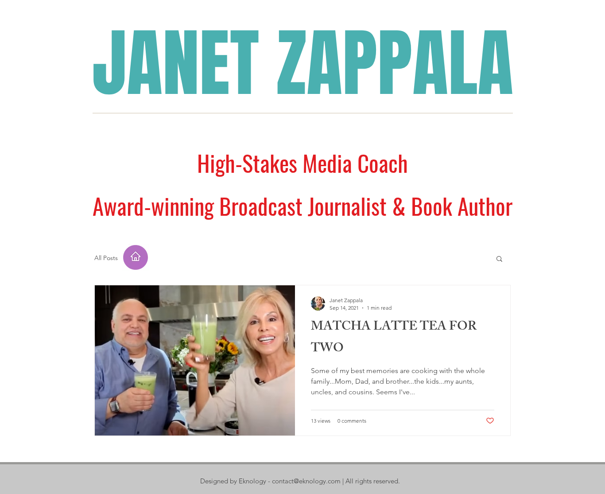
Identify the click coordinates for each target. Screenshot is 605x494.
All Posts (106, 258)
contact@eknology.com (306, 481)
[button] (499, 259)
